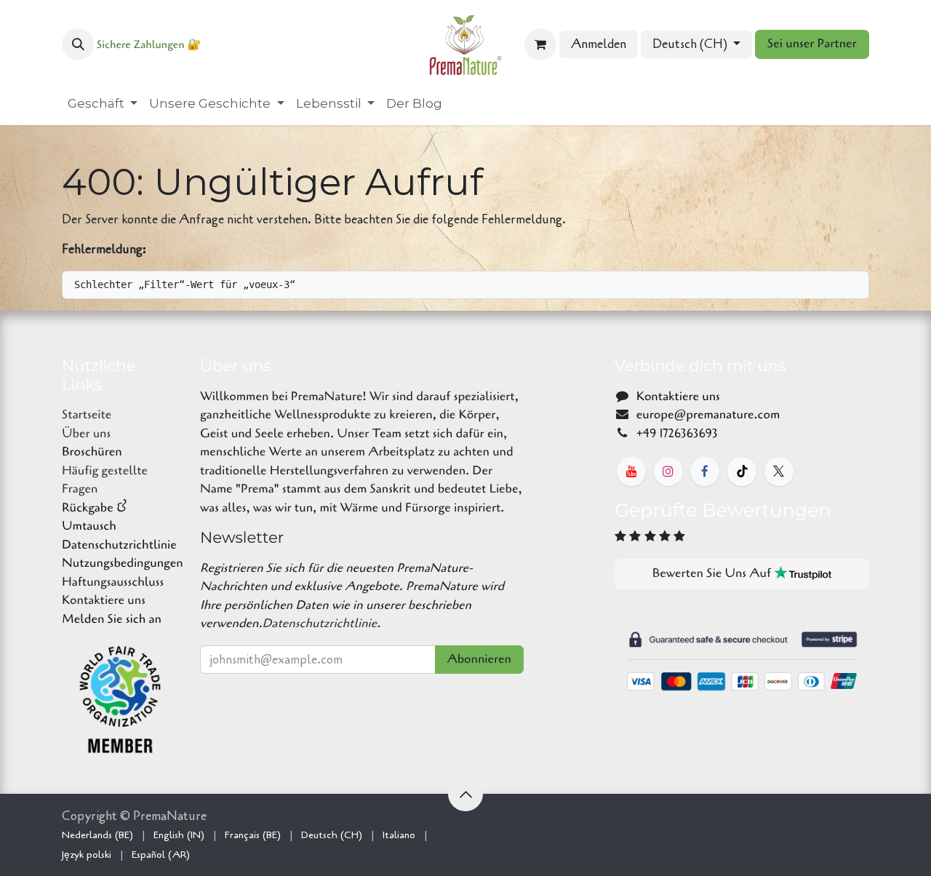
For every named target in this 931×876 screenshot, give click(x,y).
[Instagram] (668, 471)
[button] (78, 44)
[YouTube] (631, 471)
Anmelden (598, 44)
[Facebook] (704, 471)
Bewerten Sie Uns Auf (713, 573)
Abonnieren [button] (479, 659)
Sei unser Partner (812, 44)
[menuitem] (102, 104)
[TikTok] (741, 471)
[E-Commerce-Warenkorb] (540, 44)
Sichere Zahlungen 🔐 (149, 45)
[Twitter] (779, 471)
